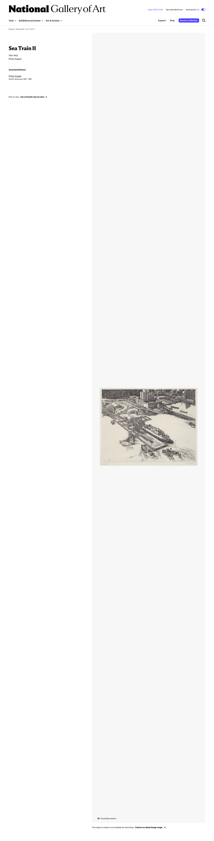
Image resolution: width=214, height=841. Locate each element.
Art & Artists (53, 20)
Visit (11, 20)
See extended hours (174, 9)
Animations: (193, 9)
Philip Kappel (15, 76)
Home (11, 29)
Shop (172, 20)
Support (162, 20)
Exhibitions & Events (29, 20)
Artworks (20, 29)
